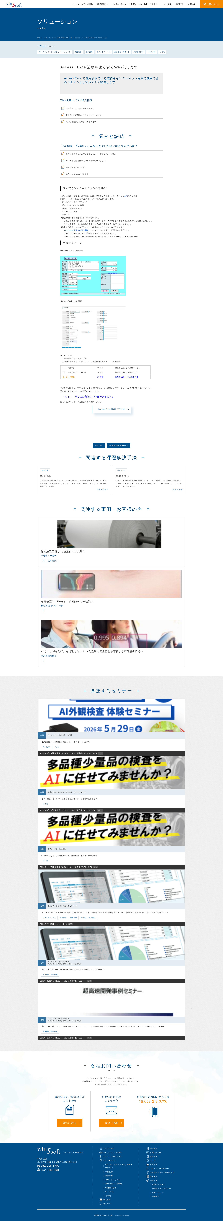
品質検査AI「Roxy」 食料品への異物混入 (67, 601)
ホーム (39, 38)
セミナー (155, 4)
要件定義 (45, 476)
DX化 (133, 4)
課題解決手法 (103, 4)
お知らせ (192, 4)
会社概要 (168, 4)
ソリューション (120, 4)
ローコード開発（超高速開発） (77, 230)
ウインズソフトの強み (83, 4)
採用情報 (180, 4)
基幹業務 (89, 52)
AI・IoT (144, 4)
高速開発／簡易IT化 (64, 38)
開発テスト (123, 476)
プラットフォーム (103, 52)
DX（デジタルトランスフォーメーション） (55, 52)
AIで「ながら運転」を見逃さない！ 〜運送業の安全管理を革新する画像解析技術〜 (92, 651)
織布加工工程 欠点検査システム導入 (63, 551)
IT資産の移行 (138, 52)
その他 (162, 52)
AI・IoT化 (151, 52)
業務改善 (78, 52)
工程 (126, 196)
